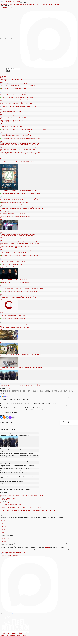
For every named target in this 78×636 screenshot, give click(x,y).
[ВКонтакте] (0, 396)
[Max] (48, 39)
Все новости (3, 76)
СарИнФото (3, 532)
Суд (9, 388)
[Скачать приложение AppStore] (4, 9)
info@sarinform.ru (12, 499)
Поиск (8, 70)
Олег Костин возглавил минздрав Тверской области (49, 493)
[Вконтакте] (8, 39)
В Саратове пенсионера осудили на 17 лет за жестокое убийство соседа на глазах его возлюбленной (19, 493)
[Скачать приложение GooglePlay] (13, 9)
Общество (3, 520)
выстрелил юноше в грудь (37, 405)
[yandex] (6, 614)
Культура (3, 529)
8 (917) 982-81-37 (11, 498)
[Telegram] (2, 39)
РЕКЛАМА (3, 541)
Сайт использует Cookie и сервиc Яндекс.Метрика (13, 552)
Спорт (2, 531)
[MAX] (5, 396)
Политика (3, 525)
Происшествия (4, 522)
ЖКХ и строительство (6, 528)
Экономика (3, 526)
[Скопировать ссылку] (7, 396)
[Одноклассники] (15, 39)
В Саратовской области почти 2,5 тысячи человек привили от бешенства (23, 495)
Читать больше (40, 495)
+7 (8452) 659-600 (4, 7)
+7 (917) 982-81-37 (12, 7)
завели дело (16, 409)
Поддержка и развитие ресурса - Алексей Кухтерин (13, 635)
